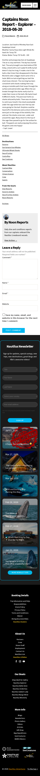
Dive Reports (7, 189)
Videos (20, 724)
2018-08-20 (24, 36)
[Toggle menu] (35, 5)
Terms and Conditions (20, 613)
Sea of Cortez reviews (10, 195)
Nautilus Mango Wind (20, 695)
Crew (4, 177)
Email (5, 293)
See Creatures (7, 159)
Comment (7, 257)
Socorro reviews (8, 192)
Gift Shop (20, 730)
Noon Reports (10, 36)
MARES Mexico (20, 739)
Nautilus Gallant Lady (20, 692)
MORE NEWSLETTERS (20, 572)
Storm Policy (20, 607)
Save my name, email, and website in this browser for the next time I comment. (20, 318)
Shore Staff (20, 645)
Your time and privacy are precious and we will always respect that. (18, 412)
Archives (5, 203)
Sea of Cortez (7, 153)
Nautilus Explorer (20, 683)
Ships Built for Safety (20, 680)
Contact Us (20, 651)
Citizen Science (8, 174)
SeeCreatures (20, 736)
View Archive (10, 240)
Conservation (7, 171)
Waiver (20, 616)
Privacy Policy (20, 610)
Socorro (5, 144)
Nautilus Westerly (20, 698)
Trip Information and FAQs (20, 601)
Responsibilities (20, 604)
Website (5, 304)
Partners (20, 639)
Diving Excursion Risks (20, 619)
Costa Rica (6, 156)
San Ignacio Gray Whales (11, 147)
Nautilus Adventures (17, 769)
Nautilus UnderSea (20, 689)
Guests (4, 180)
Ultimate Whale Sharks (11, 150)
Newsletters (20, 718)
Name (5, 282)
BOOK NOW (26, 5)
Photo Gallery (20, 721)
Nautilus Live (20, 654)
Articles (20, 727)
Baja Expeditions (20, 733)
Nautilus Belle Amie (20, 686)
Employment (20, 648)
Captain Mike (7, 168)
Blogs (20, 715)
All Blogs (5, 135)
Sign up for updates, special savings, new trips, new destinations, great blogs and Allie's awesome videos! (20, 356)
